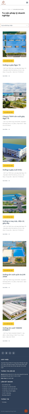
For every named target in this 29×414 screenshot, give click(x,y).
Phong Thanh (13, 411)
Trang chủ (4, 9)
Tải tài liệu (4, 402)
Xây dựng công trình (6, 395)
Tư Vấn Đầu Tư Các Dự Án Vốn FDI (9, 389)
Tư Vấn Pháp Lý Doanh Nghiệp (9, 391)
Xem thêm (5, 76)
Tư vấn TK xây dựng (6, 393)
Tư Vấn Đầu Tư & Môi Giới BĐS (9, 386)
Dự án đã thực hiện (6, 384)
